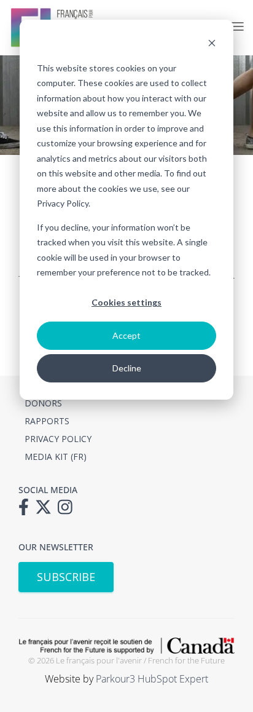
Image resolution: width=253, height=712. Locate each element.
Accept (126, 335)
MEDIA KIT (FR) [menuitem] (56, 456)
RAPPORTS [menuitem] (47, 421)
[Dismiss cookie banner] (212, 44)
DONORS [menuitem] (43, 403)
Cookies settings (126, 302)
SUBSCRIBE (66, 576)
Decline (126, 368)
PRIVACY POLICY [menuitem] (58, 439)
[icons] (26, 511)
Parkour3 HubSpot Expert (152, 679)
